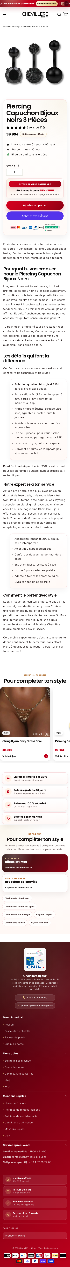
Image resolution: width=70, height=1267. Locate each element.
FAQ (7, 1086)
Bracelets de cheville (17, 1031)
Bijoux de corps (39, 922)
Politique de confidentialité (21, 1116)
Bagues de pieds (15, 1037)
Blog (7, 1080)
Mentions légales (15, 1129)
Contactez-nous (14, 1067)
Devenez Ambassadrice (19, 1073)
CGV (7, 1135)
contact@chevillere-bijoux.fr (37, 1005)
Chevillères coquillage (17, 914)
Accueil (6, 26)
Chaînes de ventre (15, 922)
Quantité (12, 166)
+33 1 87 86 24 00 (37, 997)
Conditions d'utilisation (19, 1122)
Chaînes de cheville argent (20, 906)
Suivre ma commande (18, 1060)
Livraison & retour (16, 1103)
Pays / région (10, 1228)
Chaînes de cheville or (17, 898)
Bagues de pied (44, 914)
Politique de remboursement (22, 1109)
